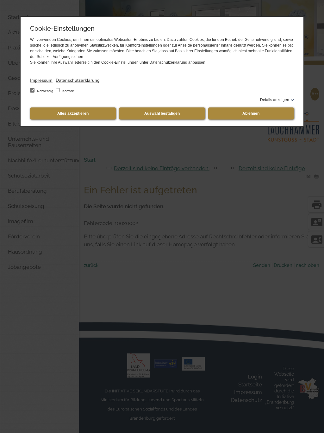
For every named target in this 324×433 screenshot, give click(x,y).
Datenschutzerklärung (78, 80)
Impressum (41, 80)
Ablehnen (250, 113)
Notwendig (45, 91)
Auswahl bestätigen (162, 113)
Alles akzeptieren (73, 113)
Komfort (67, 91)
